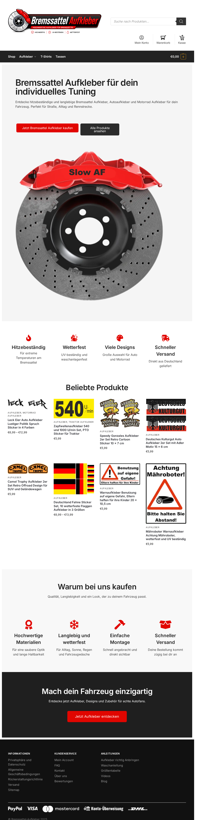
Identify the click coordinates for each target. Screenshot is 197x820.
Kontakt (59, 770)
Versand (13, 784)
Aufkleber (14, 412)
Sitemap (13, 790)
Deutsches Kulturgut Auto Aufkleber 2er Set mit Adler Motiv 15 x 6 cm (165, 443)
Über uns (60, 776)
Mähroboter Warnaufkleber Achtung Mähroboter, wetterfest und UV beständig (166, 535)
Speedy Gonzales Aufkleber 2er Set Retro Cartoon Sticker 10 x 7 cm (119, 439)
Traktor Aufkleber (81, 422)
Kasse (182, 42)
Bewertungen (63, 781)
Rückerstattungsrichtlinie (25, 779)
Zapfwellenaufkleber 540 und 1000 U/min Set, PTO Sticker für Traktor (71, 429)
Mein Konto (142, 42)
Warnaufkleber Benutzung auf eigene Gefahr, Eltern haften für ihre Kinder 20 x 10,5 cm (118, 498)
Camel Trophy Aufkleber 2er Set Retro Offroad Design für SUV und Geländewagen (27, 485)
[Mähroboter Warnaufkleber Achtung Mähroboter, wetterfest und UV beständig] (166, 493)
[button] (178, 56)
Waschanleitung (112, 765)
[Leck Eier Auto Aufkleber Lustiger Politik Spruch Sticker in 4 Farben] (28, 404)
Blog (104, 781)
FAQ (57, 765)
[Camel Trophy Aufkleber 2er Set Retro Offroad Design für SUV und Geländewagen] (28, 468)
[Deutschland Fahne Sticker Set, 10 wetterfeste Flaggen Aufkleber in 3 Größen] (74, 478)
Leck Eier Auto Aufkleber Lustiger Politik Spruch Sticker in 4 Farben (25, 423)
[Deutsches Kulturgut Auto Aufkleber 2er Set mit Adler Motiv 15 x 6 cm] (166, 415)
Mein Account (64, 760)
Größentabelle (110, 770)
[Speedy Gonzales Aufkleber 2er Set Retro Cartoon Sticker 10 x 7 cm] (120, 413)
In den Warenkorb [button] (120, 456)
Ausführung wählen (28, 440)
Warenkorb (163, 42)
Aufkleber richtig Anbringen (120, 760)
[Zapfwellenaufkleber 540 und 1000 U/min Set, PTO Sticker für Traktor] (74, 408)
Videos (105, 776)
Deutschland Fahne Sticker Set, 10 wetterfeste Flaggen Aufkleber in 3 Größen (73, 506)
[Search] (181, 21)
